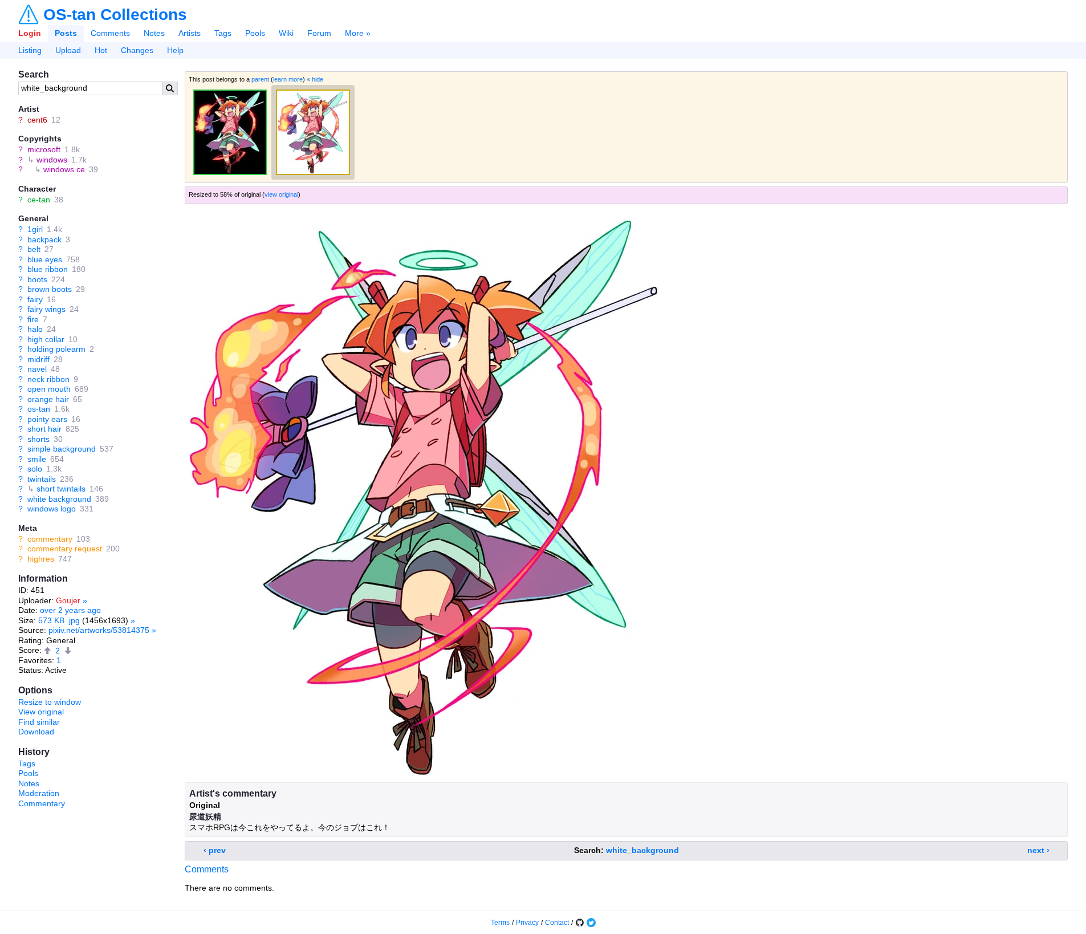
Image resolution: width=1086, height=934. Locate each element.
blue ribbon (47, 269)
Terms (500, 922)
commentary (49, 538)
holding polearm (56, 349)
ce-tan (38, 199)
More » (358, 33)
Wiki (286, 33)
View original (41, 711)
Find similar (39, 721)
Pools (255, 33)
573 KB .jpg (59, 620)
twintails (41, 479)
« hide (315, 79)
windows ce (64, 169)
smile (36, 459)
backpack (44, 239)
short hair (44, 428)
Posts (66, 33)
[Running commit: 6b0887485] (579, 922)
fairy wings (46, 309)
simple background (61, 448)
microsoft (43, 149)
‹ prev (215, 850)
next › (1038, 850)
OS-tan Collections (115, 15)
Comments (110, 33)
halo (35, 329)
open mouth (49, 388)
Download (36, 731)
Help (175, 50)
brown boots (49, 289)
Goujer (68, 600)
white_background (642, 850)
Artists (189, 33)
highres (40, 558)
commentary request (64, 548)
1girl (35, 229)
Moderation (38, 793)
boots (37, 279)
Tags (222, 33)
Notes (154, 33)
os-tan (38, 408)
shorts (38, 439)
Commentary (41, 803)
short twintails (61, 488)
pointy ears (47, 419)
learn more (288, 79)
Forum (319, 33)
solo (34, 468)
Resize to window (49, 701)
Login (29, 33)
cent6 (37, 119)
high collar (45, 339)
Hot (101, 50)
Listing (30, 50)
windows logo (51, 508)
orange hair (48, 399)
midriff (38, 359)
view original (281, 194)
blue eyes (44, 259)
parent (260, 79)
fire (33, 319)
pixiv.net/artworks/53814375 (98, 630)
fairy (35, 299)
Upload (68, 50)
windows (51, 159)
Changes (137, 50)
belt (33, 249)
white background (59, 498)
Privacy (527, 922)
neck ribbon (48, 379)
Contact (557, 922)
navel (37, 368)
